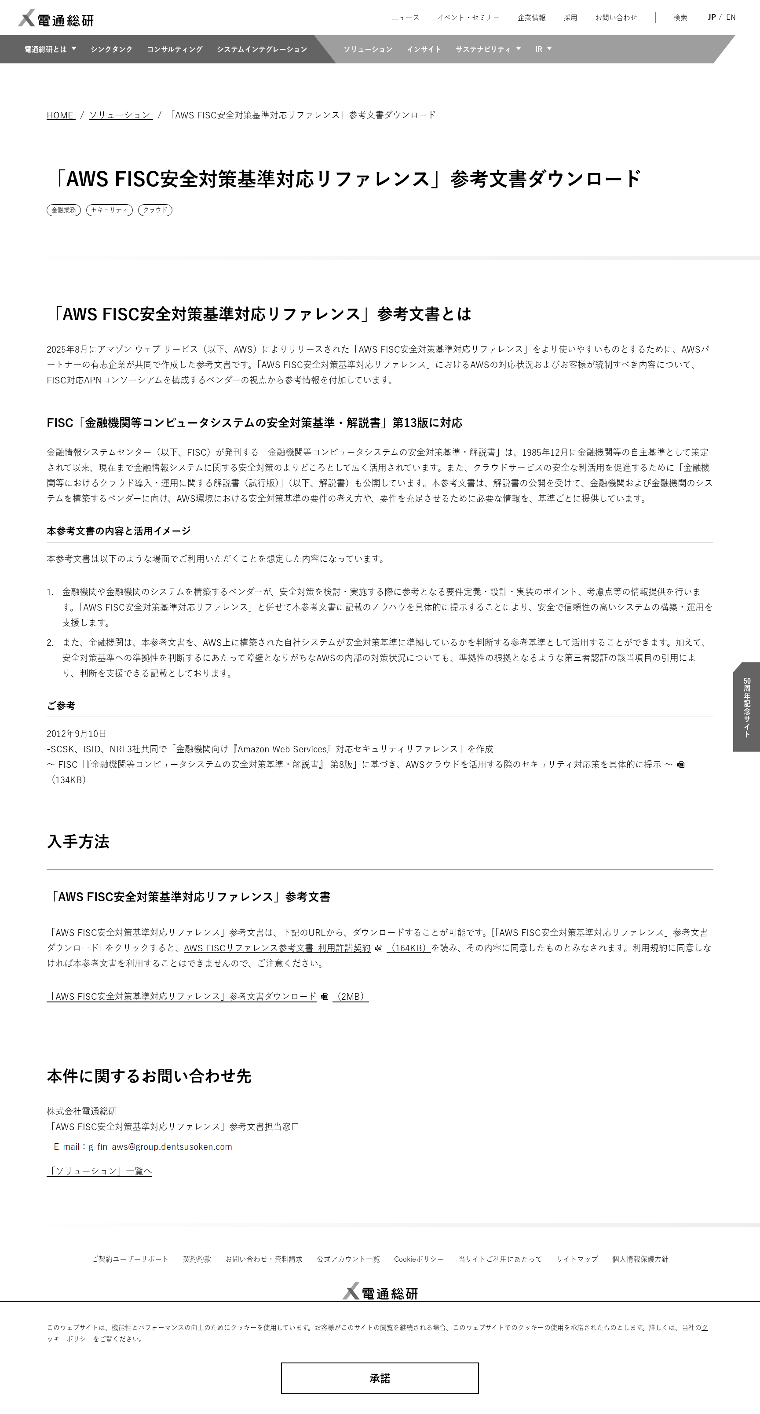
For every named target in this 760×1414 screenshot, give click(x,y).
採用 (570, 17)
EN (731, 17)
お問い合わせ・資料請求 (264, 1259)
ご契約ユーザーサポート (130, 1259)
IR (538, 49)
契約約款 (197, 1259)
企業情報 (532, 17)
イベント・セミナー (468, 17)
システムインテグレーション (262, 49)
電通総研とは (46, 49)
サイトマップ (577, 1259)
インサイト (424, 49)
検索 (680, 17)
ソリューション (368, 49)
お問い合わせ (616, 17)
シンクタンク (112, 49)
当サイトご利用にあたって (500, 1259)
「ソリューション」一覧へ (99, 1171)
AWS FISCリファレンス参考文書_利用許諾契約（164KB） (307, 947)
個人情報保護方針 (640, 1259)
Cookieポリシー (419, 1259)
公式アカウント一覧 (348, 1259)
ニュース (405, 17)
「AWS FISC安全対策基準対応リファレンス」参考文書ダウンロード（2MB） (208, 996)
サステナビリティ (484, 49)
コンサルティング (175, 49)
